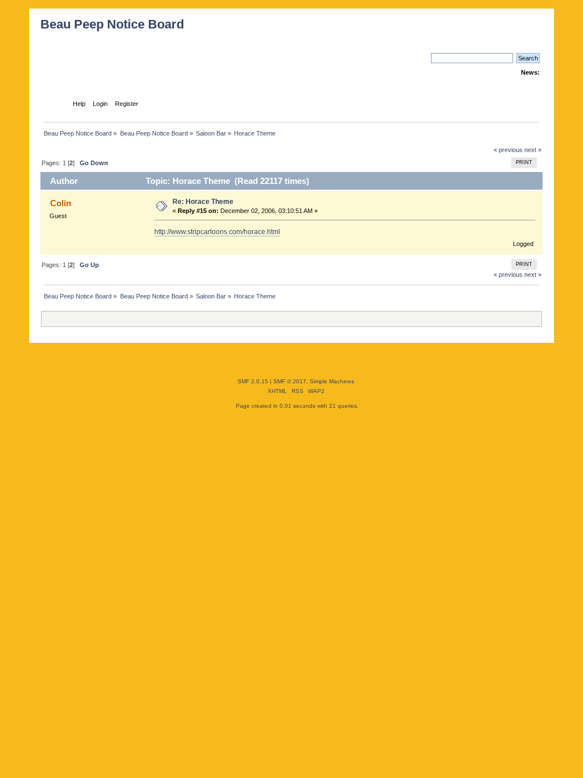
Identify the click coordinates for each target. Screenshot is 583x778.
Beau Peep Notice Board (112, 24)
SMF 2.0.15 (252, 381)
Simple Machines (332, 381)
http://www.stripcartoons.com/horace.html (217, 232)
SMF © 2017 (289, 381)
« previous (508, 149)
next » (532, 149)
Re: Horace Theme (203, 202)
